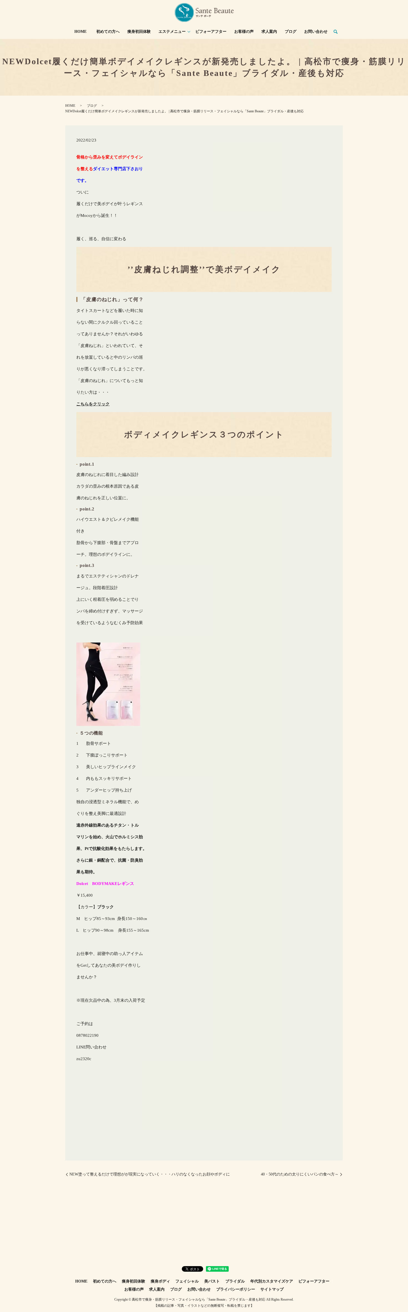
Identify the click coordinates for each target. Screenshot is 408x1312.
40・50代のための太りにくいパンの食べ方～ (300, 1174)
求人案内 (269, 31)
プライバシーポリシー (235, 1289)
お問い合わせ (316, 31)
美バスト (212, 1281)
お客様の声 (244, 31)
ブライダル (235, 1281)
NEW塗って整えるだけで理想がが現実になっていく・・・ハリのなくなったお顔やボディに (149, 1174)
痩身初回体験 (139, 31)
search (335, 32)
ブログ (290, 31)
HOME (80, 31)
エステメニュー (172, 31)
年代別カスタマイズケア (271, 1281)
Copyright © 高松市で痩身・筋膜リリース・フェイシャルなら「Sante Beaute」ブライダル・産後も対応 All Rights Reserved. (204, 1299)
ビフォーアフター (210, 31)
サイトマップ (272, 1289)
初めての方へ (108, 31)
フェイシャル (187, 1281)
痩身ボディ (160, 1281)
